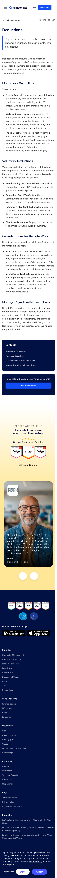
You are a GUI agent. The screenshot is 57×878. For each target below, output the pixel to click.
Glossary (6, 744)
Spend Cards (8, 672)
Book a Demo (44, 7)
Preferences (8, 871)
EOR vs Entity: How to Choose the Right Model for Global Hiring (27, 821)
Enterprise (6, 717)
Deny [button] (22, 871)
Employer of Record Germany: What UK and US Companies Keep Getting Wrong (28, 829)
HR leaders (7, 708)
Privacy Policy (8, 802)
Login (34, 7)
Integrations (7, 690)
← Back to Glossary (11, 20)
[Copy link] (53, 20)
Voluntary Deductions (15, 356)
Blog (4, 731)
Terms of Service (9, 797)
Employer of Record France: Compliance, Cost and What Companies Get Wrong (27, 836)
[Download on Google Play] (13, 633)
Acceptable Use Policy (12, 806)
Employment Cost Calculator (14, 748)
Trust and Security (10, 775)
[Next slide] (34, 576)
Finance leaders (9, 704)
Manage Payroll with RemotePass (21, 365)
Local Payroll (7, 668)
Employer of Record (10, 664)
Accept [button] (39, 871)
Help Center (7, 784)
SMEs (4, 712)
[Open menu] (5, 8)
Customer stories (9, 735)
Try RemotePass (28, 385)
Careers (5, 766)
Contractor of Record (11, 659)
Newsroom (7, 770)
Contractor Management (13, 655)
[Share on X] (40, 20)
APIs (4, 685)
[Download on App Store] (38, 633)
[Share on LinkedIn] (44, 20)
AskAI (4, 681)
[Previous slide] (23, 576)
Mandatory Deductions (16, 351)
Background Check (10, 677)
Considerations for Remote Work (20, 360)
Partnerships (7, 752)
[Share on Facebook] (49, 20)
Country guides (8, 739)
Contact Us (7, 779)
